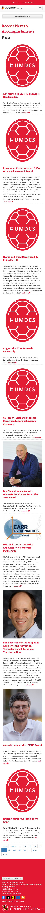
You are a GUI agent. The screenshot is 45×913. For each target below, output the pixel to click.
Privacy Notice (19, 901)
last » (5, 854)
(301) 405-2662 (15, 893)
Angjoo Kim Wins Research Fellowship (18, 350)
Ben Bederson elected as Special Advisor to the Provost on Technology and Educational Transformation (21, 647)
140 (14, 850)
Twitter (8, 897)
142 (24, 850)
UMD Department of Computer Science (18, 8)
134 (24, 846)
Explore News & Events (22, 16)
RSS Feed (23, 897)
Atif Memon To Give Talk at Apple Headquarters (21, 95)
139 (9, 850)
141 (19, 850)
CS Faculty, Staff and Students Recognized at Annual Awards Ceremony (19, 421)
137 (40, 846)
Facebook (3, 897)
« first (5, 846)
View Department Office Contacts (12, 878)
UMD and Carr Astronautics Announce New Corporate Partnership (18, 547)
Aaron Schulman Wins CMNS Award (22, 745)
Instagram (13, 897)
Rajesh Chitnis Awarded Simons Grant (20, 820)
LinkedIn (18, 897)
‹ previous (13, 846)
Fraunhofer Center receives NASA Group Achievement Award (21, 169)
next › (35, 850)
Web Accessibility (7, 901)
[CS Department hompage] (22, 907)
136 (35, 846)
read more (24, 113)
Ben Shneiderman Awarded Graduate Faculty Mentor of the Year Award (20, 494)
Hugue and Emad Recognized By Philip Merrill (20, 258)
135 (30, 846)
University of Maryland (23, 2)
